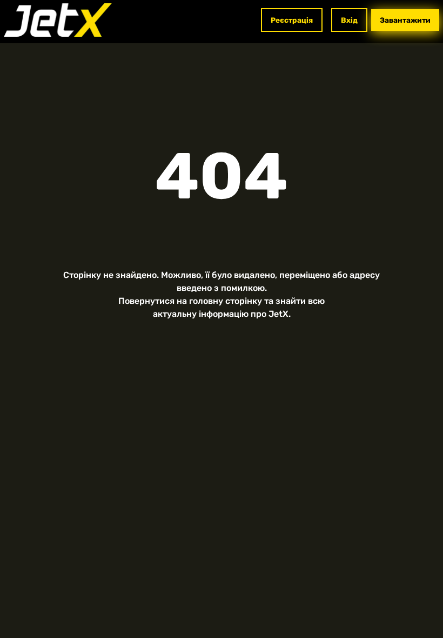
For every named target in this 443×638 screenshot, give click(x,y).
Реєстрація (292, 20)
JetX (278, 314)
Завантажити (405, 20)
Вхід (349, 20)
